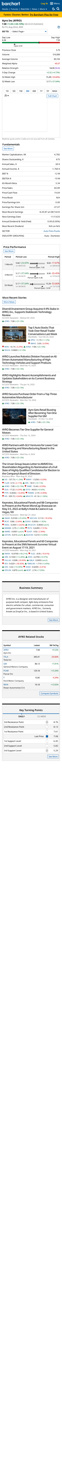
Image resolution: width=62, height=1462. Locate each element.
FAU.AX (7, 560)
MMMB (7, 528)
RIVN (6, 346)
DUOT (29, 531)
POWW (31, 493)
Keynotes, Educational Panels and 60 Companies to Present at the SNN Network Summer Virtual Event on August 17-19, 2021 (30, 544)
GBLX (31, 560)
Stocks (5, 9)
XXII (6, 567)
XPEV (33, 340)
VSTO (27, 489)
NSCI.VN (33, 518)
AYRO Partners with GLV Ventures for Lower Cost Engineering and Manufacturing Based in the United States (30, 448)
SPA (26, 483)
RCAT (6, 521)
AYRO (6, 321)
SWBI (29, 486)
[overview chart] (31, 117)
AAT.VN (7, 535)
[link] (58, 27)
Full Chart (52, 96)
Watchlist (25, 9)
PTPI (6, 493)
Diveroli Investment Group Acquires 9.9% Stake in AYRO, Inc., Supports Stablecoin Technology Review (30, 312)
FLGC (33, 553)
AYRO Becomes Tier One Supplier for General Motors (27, 431)
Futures (14, 9)
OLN (6, 489)
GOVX (28, 567)
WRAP (28, 479)
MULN (7, 350)
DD (5, 479)
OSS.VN (7, 570)
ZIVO (30, 557)
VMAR (7, 518)
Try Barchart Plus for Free (44, 14)
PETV (30, 528)
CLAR (6, 483)
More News (9, 301)
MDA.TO (29, 496)
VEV (6, 563)
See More (8, 148)
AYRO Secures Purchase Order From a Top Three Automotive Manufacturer (29, 395)
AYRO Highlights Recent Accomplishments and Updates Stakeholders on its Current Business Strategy (29, 378)
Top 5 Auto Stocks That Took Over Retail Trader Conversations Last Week (42, 330)
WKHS (33, 343)
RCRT (28, 570)
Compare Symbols (49, 693)
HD (5, 496)
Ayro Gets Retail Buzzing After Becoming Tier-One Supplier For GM (42, 413)
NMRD (7, 531)
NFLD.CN (31, 524)
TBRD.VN (31, 563)
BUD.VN (29, 535)
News (34, 9)
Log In (44, 3)
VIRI (6, 557)
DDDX (28, 521)
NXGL (6, 524)
